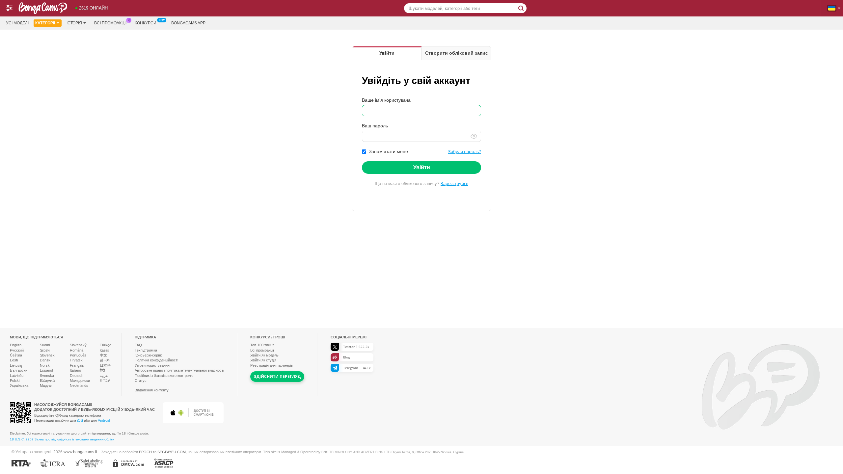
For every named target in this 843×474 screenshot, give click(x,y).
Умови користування (152, 365)
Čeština (16, 355)
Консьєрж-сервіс (149, 355)
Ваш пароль (375, 125)
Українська (19, 385)
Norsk (45, 365)
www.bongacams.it (80, 452)
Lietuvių (16, 365)
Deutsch (76, 376)
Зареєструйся (454, 183)
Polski (14, 380)
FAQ (138, 345)
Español (46, 370)
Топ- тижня (262, 345)
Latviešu (16, 376)
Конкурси (145, 23)
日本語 (105, 365)
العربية (104, 376)
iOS (80, 420)
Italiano (75, 370)
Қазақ (104, 350)
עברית (105, 380)
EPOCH (145, 452)
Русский (17, 350)
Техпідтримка (146, 350)
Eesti (14, 360)
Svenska (47, 376)
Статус (141, 380)
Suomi (45, 345)
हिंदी (102, 370)
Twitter (356, 346)
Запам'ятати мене (388, 151)
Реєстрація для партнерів (271, 365)
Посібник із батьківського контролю (164, 376)
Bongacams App (188, 23)
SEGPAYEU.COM (171, 452)
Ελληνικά (47, 380)
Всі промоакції (110, 23)
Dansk (45, 360)
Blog (346, 357)
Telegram (356, 367)
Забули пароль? (464, 151)
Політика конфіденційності (156, 360)
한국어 (105, 360)
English (15, 345)
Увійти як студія (263, 360)
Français (77, 365)
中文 (103, 355)
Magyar (46, 385)
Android (104, 420)
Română (76, 350)
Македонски (80, 380)
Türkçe (105, 345)
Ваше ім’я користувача (386, 100)
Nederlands (79, 385)
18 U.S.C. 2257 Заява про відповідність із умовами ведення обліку (62, 439)
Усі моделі (17, 23)
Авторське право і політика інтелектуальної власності (179, 370)
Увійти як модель (264, 355)
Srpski (45, 350)
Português (78, 355)
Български (18, 370)
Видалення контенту (152, 390)
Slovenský (78, 345)
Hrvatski (76, 360)
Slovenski (47, 355)
